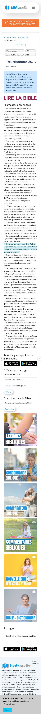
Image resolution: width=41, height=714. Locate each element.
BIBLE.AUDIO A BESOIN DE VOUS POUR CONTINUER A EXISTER (21, 23)
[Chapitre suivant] (39, 358)
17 (4, 297)
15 (4, 273)
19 (4, 322)
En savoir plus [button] (9, 704)
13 (4, 254)
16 (4, 279)
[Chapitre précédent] (1, 358)
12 (4, 243)
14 (4, 268)
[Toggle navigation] (33, 7)
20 (4, 335)
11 (4, 235)
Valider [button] (7, 710)
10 (4, 222)
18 (4, 308)
